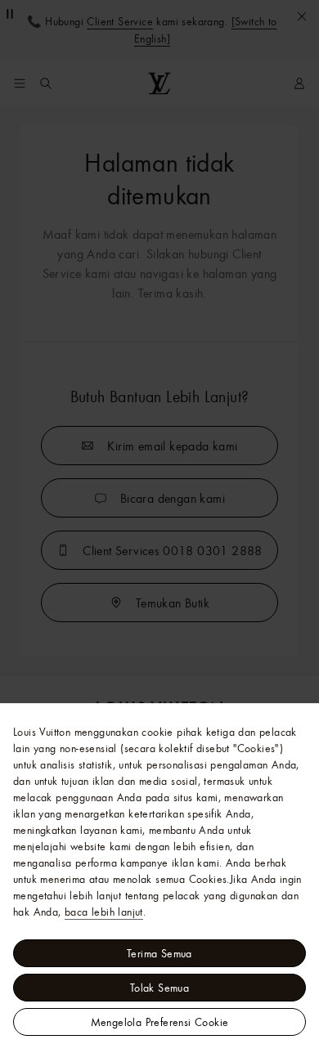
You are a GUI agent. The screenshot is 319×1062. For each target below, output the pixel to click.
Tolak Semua (159, 987)
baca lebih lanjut (104, 911)
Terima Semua (159, 953)
